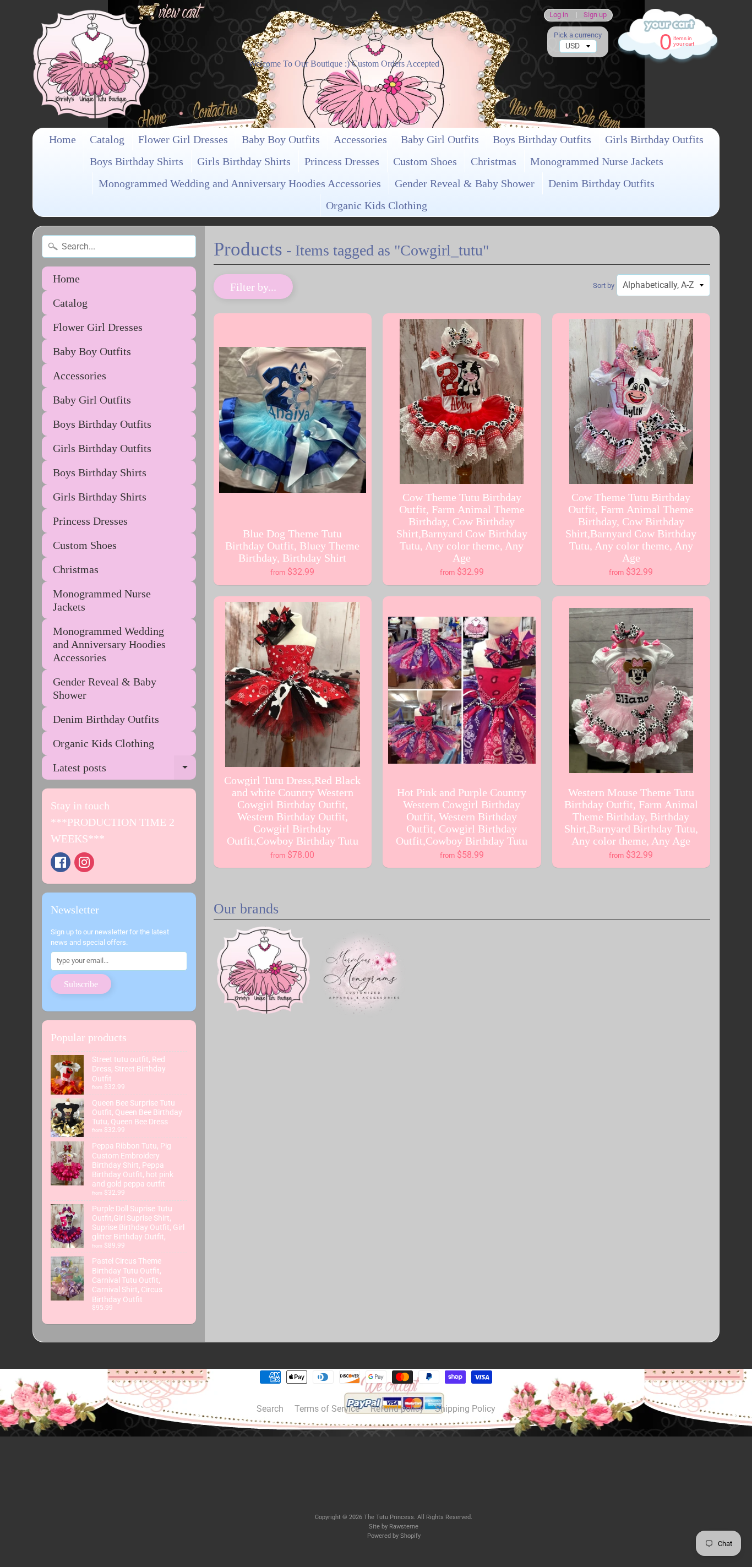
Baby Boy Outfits (281, 139)
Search (270, 1408)
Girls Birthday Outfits (654, 139)
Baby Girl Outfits (440, 139)
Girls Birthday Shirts (244, 161)
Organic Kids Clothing (376, 205)
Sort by (603, 285)
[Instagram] (84, 862)
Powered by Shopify (394, 1535)
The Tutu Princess (389, 1517)
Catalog (107, 139)
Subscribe (81, 984)
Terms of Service (327, 1408)
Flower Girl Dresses (183, 139)
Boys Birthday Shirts (136, 161)
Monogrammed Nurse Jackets (596, 161)
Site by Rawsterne (393, 1526)
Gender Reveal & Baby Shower (465, 183)
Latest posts (124, 770)
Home (62, 139)
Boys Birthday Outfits (542, 139)
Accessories (360, 139)
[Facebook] (60, 862)
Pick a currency (578, 35)
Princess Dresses (341, 161)
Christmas (493, 161)
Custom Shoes (425, 161)
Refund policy (397, 1408)
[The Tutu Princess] (91, 64)
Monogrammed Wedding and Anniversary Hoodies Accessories (240, 183)
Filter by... (253, 287)
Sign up (595, 15)
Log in (558, 15)
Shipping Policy (465, 1408)
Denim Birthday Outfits (601, 183)
